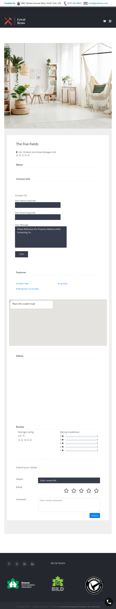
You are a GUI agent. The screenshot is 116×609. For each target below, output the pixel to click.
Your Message (21, 224)
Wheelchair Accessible (28, 289)
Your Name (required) (25, 200)
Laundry (63, 283)
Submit (94, 515)
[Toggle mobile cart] (104, 21)
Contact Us (9, 3)
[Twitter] (17, 564)
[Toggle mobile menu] (110, 21)
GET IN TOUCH (58, 563)
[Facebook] (9, 564)
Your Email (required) (25, 212)
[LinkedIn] (32, 564)
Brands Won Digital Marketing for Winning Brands (80, 606)
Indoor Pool (23, 283)
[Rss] (25, 564)
